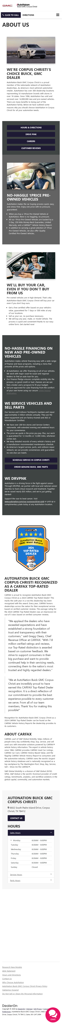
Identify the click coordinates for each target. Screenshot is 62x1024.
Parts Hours (15, 880)
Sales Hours (15, 832)
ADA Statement (8, 971)
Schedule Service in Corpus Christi (31, 460)
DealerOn (21, 1009)
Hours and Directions (11, 974)
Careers (31, 141)
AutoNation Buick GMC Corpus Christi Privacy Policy (24, 986)
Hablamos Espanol (10, 990)
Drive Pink (31, 134)
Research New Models (12, 967)
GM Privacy (38, 1009)
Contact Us (7, 978)
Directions (28, 15)
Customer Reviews (31, 148)
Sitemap (29, 1009)
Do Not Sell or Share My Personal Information (22, 993)
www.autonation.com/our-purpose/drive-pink (24, 501)
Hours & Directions (31, 127)
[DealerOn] (10, 1005)
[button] (11, 15)
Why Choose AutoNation (13, 982)
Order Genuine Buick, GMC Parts (31, 467)
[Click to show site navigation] (57, 14)
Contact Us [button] (16, 818)
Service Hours (16, 874)
